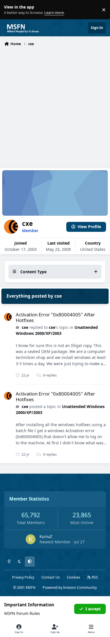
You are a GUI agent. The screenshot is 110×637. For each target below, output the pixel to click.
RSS (94, 577)
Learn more (11, 9)
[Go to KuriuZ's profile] (31, 539)
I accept (93, 608)
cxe (25, 327)
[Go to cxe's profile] (8, 317)
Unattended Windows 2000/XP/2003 (57, 330)
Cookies (73, 577)
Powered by (70, 587)
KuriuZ (45, 536)
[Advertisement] (55, 106)
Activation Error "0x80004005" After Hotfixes (55, 317)
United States (92, 249)
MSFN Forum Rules (22, 613)
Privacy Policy (23, 577)
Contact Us (50, 577)
